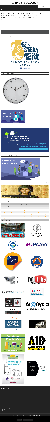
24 (4, 216)
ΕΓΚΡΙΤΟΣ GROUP (37, 415)
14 (31, 212)
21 (31, 214)
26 (17, 216)
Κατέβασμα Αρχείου (25, 31)
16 (45, 212)
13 (24, 212)
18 (11, 214)
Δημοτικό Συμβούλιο (6, 21)
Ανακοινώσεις (25, 396)
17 (4, 214)
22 (38, 214)
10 (4, 212)
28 (31, 216)
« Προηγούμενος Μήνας (7, 220)
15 (38, 212)
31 (4, 218)
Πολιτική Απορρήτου (28, 419)
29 (38, 216)
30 (45, 216)
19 (17, 214)
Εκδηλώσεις (25, 401)
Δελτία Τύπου (25, 399)
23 (45, 214)
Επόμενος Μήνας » (44, 220)
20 (24, 214)
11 (11, 212)
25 (11, 216)
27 (24, 216)
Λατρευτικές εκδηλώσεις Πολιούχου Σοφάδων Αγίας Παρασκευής (17, 196)
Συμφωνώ (20, 419)
